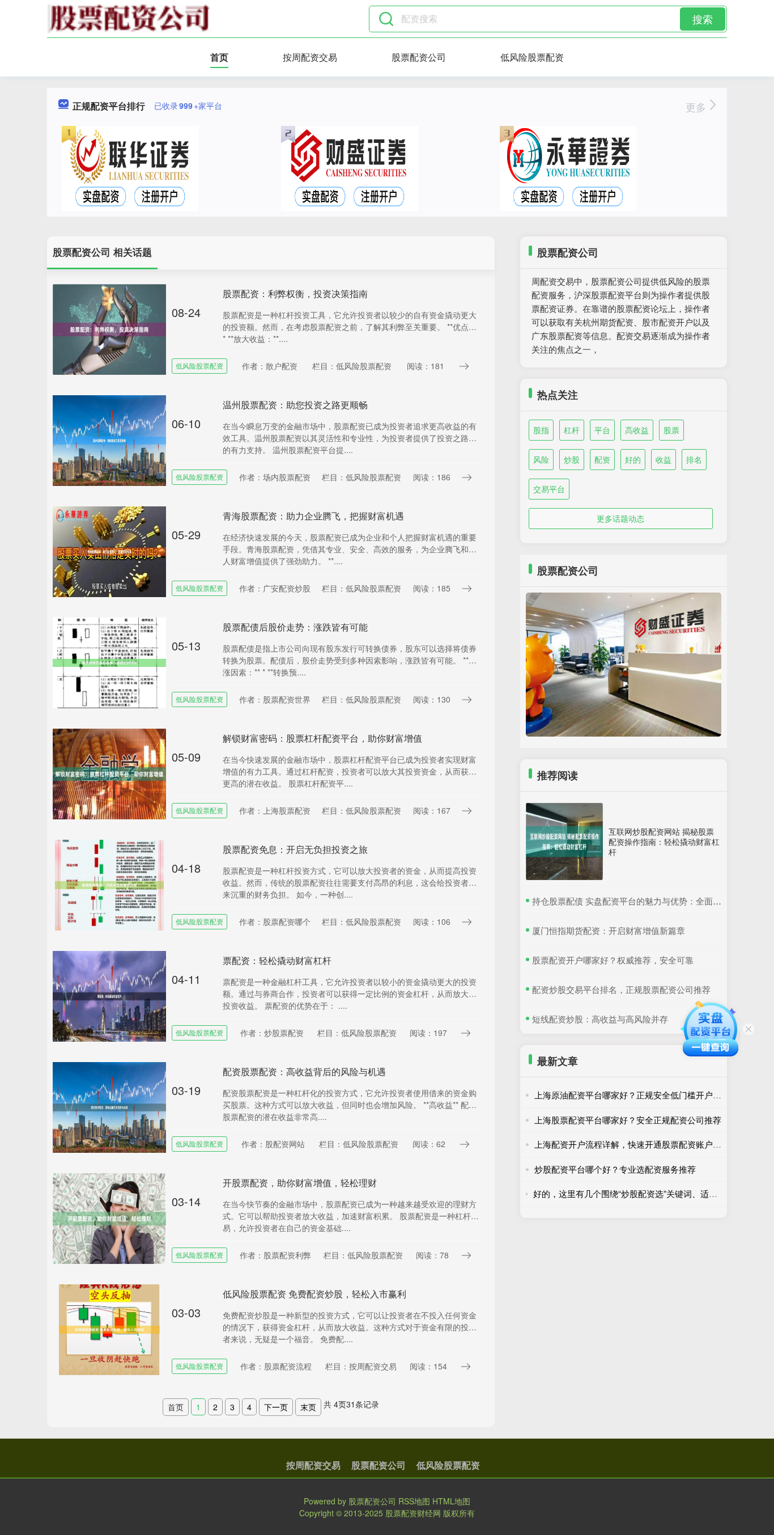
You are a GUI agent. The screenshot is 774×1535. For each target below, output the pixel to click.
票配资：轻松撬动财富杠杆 (277, 960)
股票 (671, 429)
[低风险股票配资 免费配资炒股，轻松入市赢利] (109, 1328)
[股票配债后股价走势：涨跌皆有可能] (109, 661)
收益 (663, 459)
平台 (602, 429)
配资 (602, 459)
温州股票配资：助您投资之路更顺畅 (295, 404)
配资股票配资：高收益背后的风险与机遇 (304, 1071)
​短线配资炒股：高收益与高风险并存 (600, 1019)
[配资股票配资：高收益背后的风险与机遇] (109, 1106)
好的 (633, 459)
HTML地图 (451, 1501)
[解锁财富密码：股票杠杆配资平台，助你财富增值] (109, 773)
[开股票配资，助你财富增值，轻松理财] (109, 1217)
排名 (694, 459)
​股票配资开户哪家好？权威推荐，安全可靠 (613, 960)
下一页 (276, 1407)
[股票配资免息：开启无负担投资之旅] (109, 884)
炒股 (572, 459)
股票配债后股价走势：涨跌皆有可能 (295, 626)
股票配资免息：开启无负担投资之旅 (295, 849)
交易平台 (549, 488)
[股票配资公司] (129, 19)
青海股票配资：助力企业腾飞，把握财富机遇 (313, 515)
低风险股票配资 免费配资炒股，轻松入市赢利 (314, 1293)
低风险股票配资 (532, 57)
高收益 (637, 429)
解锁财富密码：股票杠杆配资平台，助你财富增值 (322, 738)
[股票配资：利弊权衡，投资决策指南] (109, 328)
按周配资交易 (310, 57)
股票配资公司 (419, 57)
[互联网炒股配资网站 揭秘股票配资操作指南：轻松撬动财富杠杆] (564, 841)
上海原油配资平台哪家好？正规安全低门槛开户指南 (632, 1095)
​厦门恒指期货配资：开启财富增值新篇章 (608, 930)
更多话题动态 (620, 518)
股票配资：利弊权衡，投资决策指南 (295, 293)
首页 (219, 57)
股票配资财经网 (413, 1513)
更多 (697, 106)
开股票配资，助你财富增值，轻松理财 (300, 1182)
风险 (541, 459)
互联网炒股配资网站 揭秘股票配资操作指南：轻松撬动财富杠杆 (664, 841)
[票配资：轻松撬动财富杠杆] (109, 995)
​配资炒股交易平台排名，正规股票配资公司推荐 (621, 989)
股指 (541, 429)
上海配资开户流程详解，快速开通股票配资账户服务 (632, 1144)
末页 (308, 1407)
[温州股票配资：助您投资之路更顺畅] (109, 439)
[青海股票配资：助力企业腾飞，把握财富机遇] (109, 550)
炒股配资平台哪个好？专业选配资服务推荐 (615, 1169)
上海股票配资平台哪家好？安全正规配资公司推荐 (627, 1120)
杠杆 (572, 429)
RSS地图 (414, 1501)
